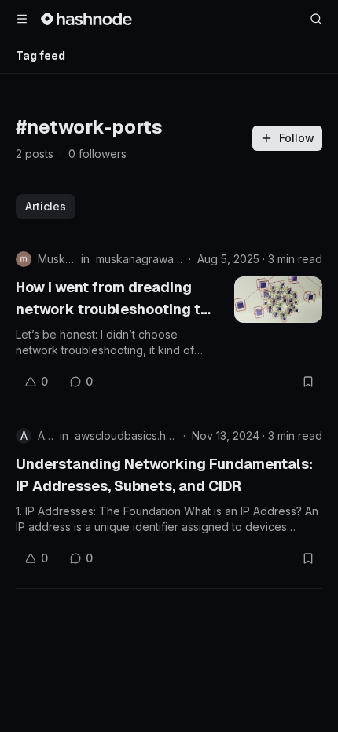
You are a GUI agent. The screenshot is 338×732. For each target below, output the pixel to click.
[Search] (316, 18)
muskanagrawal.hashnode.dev (139, 258)
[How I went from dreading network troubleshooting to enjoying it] (278, 299)
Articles (45, 206)
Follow (296, 138)
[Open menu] (22, 18)
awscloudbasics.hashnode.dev (126, 435)
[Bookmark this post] (308, 382)
